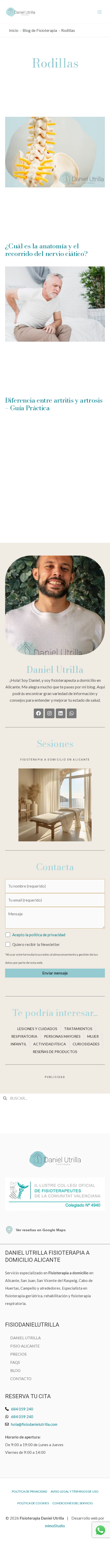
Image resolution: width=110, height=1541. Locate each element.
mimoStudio (55, 1525)
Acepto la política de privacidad (38, 934)
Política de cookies (33, 1503)
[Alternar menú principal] (99, 11)
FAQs (15, 1362)
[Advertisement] (55, 89)
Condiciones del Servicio (72, 1503)
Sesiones (55, 744)
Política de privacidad (29, 1491)
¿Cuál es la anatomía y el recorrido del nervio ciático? (46, 250)
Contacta (55, 867)
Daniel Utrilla (55, 669)
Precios (18, 1354)
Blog (15, 1370)
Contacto (20, 1378)
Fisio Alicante (25, 1346)
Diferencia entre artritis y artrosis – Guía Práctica (53, 404)
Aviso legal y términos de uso (74, 1491)
